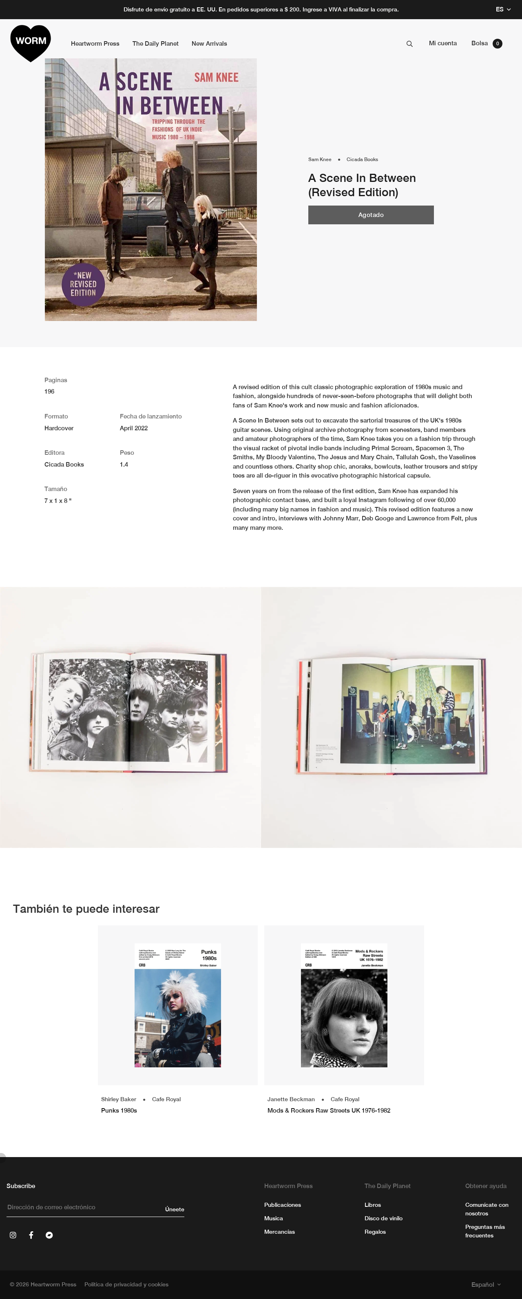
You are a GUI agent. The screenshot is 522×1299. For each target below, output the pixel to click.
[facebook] (31, 1234)
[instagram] (13, 1234)
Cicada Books (362, 159)
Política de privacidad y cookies (126, 1284)
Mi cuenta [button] (443, 43)
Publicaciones (282, 1205)
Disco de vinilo (384, 1218)
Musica (273, 1218)
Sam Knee (320, 159)
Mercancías (279, 1231)
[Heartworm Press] (30, 43)
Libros (373, 1205)
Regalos (375, 1231)
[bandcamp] (48, 1234)
